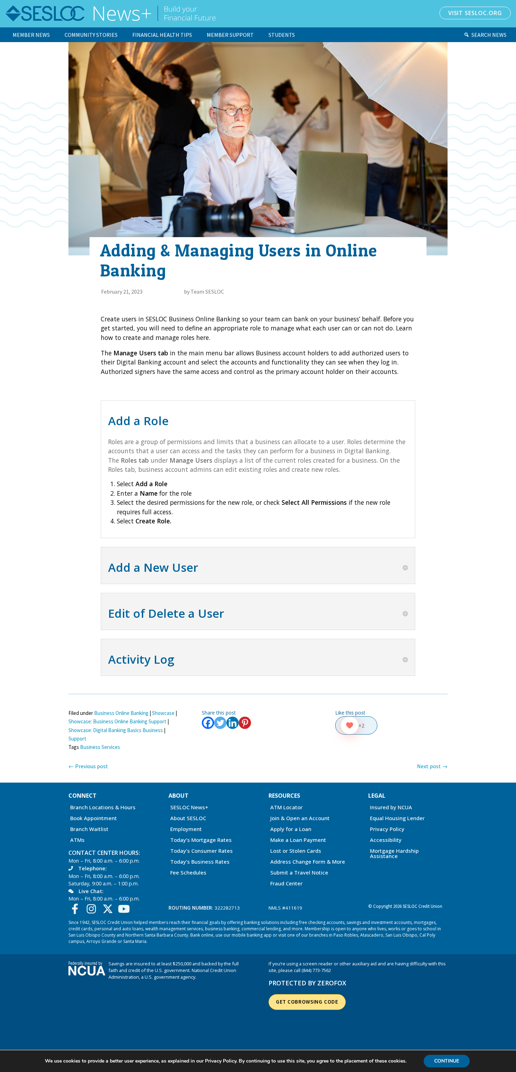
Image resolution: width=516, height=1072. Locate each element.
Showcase (163, 713)
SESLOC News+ (189, 808)
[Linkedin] (232, 723)
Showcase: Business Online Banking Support (117, 721)
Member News (31, 34)
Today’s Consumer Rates (201, 851)
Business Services (100, 747)
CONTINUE (446, 1061)
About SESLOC (188, 819)
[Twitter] (220, 723)
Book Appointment (93, 819)
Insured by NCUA (391, 808)
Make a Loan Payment (298, 840)
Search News (489, 34)
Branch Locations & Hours (102, 808)
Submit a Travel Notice (299, 873)
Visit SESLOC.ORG (475, 13)
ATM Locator (286, 808)
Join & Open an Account (300, 819)
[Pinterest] (245, 723)
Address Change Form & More (307, 862)
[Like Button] (349, 725)
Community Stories (91, 34)
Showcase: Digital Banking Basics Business (115, 730)
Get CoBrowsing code (307, 1001)
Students (282, 34)
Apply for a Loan (290, 829)
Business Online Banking (121, 713)
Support (77, 738)
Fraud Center (286, 884)
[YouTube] (126, 909)
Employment (186, 829)
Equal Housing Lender (397, 819)
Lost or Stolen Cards (295, 851)
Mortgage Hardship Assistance (394, 853)
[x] (109, 909)
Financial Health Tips (162, 34)
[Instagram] (93, 909)
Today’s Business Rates (200, 862)
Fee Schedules (188, 873)
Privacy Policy (387, 829)
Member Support (230, 34)
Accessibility (386, 840)
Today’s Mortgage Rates (201, 840)
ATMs (77, 840)
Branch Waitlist (89, 829)
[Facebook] (208, 723)
